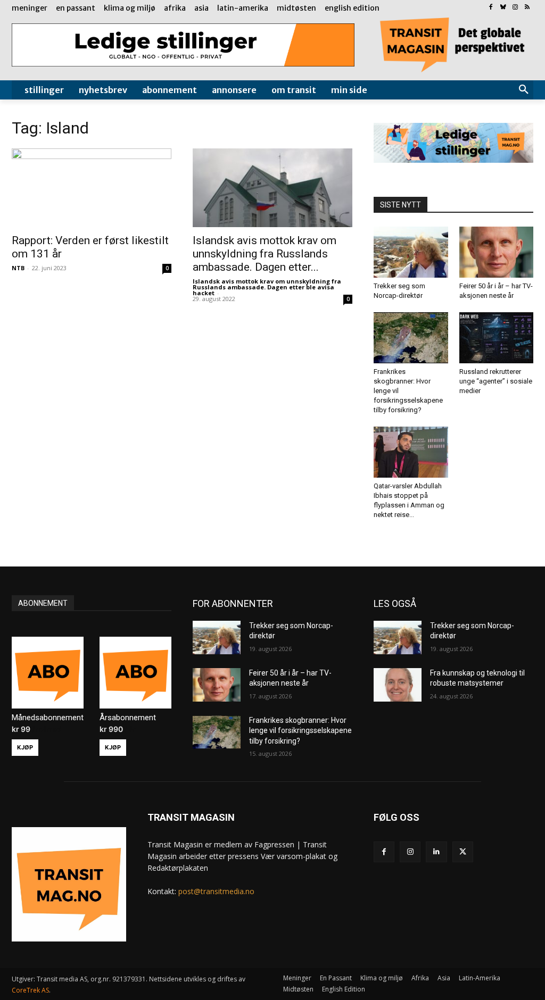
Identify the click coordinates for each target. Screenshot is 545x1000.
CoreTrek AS (30, 990)
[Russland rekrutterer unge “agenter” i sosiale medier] (496, 337)
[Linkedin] (436, 851)
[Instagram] (515, 8)
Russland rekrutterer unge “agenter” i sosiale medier (495, 381)
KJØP (25, 747)
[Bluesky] (503, 8)
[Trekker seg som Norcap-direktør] (411, 252)
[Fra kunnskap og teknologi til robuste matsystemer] (398, 685)
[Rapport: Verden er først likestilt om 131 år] (91, 187)
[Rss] (527, 8)
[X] (462, 851)
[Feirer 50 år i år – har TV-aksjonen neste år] (496, 252)
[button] (523, 89)
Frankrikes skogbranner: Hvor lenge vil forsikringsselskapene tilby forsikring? (300, 730)
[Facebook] (491, 8)
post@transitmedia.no (216, 891)
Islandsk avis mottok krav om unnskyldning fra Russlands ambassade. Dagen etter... (264, 253)
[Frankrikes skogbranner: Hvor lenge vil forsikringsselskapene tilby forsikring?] (411, 337)
